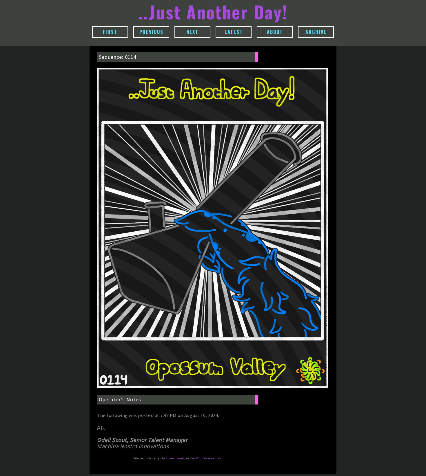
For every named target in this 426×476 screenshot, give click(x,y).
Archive (316, 31)
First (110, 31)
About (275, 31)
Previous (151, 31)
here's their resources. (206, 458)
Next (192, 31)
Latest (234, 31)
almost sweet (175, 458)
